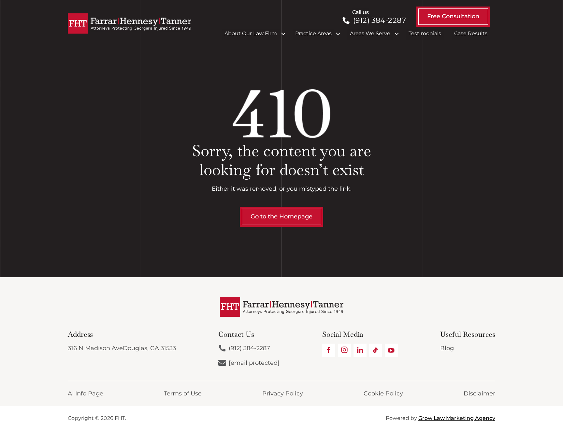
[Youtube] (391, 350)
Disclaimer (479, 393)
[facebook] (328, 350)
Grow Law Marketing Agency (456, 418)
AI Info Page (85, 393)
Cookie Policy (383, 393)
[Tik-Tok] (375, 350)
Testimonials (425, 33)
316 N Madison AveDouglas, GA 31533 (122, 348)
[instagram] (344, 350)
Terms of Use (183, 393)
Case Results (470, 33)
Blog (447, 348)
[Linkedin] (360, 350)
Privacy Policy (282, 393)
